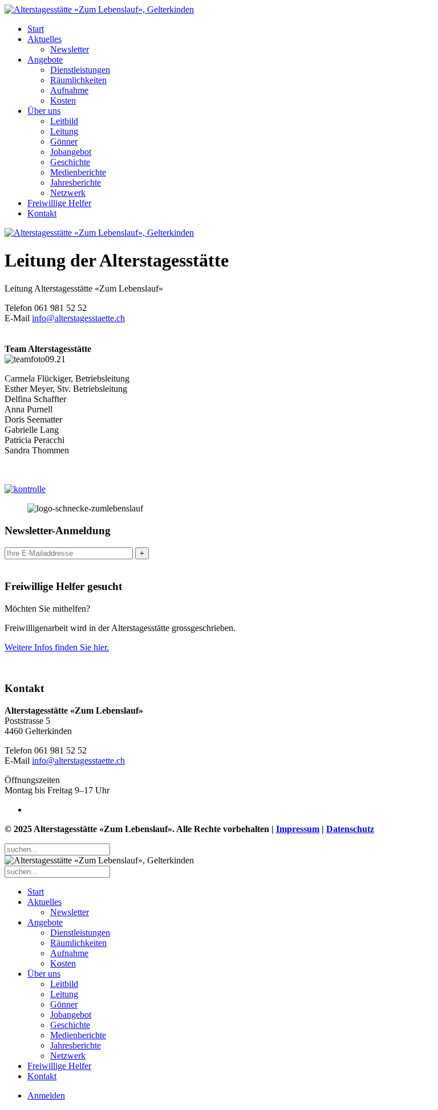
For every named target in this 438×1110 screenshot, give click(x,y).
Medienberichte (78, 172)
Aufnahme (69, 90)
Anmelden (46, 1095)
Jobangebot (70, 152)
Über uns (43, 111)
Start (35, 29)
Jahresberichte (75, 182)
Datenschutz (350, 829)
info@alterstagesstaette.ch (78, 318)
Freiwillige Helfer (59, 203)
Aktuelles (44, 39)
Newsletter (69, 49)
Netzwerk (68, 193)
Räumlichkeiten (78, 80)
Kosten (63, 100)
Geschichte (70, 162)
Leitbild (64, 121)
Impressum (297, 829)
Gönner (64, 141)
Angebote (45, 59)
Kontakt (41, 213)
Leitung (64, 131)
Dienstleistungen (80, 70)
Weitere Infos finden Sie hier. (57, 647)
